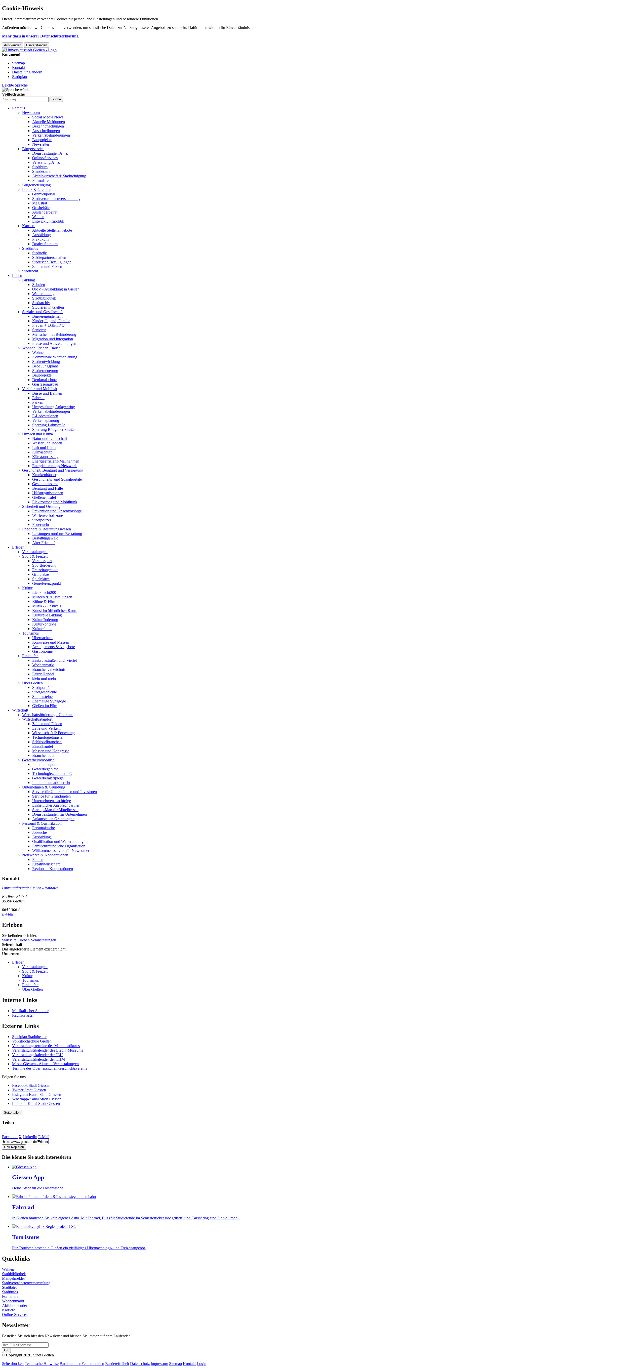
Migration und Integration (52, 339)
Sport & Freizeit (35, 556)
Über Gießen (32, 683)
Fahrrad (38, 398)
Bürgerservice (33, 149)
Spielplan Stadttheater (29, 1036)
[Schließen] (4, 1133)
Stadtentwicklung (46, 361)
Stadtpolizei (41, 520)
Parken (37, 402)
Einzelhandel (42, 746)
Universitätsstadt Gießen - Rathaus (30, 888)
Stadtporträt (41, 687)
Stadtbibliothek (44, 298)
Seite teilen (12, 1112)
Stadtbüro (40, 167)
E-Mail (7, 914)
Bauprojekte (42, 140)
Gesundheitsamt (45, 484)
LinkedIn (30, 1137)
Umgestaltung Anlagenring (53, 407)
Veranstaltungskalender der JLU (37, 1055)
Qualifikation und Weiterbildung (58, 841)
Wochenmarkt (43, 665)
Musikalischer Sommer (30, 1011)
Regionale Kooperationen (52, 868)
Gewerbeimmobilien (38, 760)
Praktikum (40, 239)
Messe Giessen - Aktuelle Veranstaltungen (45, 1064)
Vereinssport (42, 561)
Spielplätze (41, 579)
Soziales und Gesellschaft (42, 312)
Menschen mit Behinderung (54, 334)
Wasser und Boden (47, 443)
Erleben (18, 547)
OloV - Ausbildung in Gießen (55, 289)
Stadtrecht (30, 271)
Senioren (39, 330)
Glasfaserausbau (45, 384)
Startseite (9, 940)
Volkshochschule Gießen (32, 1041)
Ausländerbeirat (44, 212)
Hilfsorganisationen (47, 493)
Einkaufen (30, 656)
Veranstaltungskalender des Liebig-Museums (47, 1050)
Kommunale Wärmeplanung (54, 357)
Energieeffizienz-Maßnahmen (55, 461)
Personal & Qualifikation (42, 823)
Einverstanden (36, 45)
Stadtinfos (30, 248)
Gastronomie (42, 651)
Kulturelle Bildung (47, 615)
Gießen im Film (44, 705)
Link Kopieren (14, 1147)
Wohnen (39, 352)
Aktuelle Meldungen (48, 121)
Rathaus (18, 108)
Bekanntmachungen (48, 126)
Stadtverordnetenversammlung (56, 198)
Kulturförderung (45, 619)
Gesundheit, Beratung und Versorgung (52, 470)
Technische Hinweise (42, 1363)
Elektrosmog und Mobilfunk (54, 502)
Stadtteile (39, 253)
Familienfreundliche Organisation (58, 846)
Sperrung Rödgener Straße (53, 429)
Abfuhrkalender (14, 1305)
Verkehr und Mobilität (39, 389)
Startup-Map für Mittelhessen (55, 810)
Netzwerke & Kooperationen (45, 855)
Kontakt (18, 67)
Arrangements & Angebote (53, 647)
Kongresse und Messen (50, 642)
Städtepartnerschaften (49, 257)
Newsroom (31, 112)
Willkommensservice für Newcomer (60, 850)
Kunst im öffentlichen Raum (54, 610)
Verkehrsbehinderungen (51, 135)
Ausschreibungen (46, 131)
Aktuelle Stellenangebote (52, 230)
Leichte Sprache (15, 85)
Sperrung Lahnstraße (48, 425)
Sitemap (18, 63)
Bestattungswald (45, 538)
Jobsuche (39, 832)
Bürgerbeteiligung (36, 185)
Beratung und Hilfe (47, 488)
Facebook (10, 1137)
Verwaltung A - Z (46, 162)
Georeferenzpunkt (46, 583)
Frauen (37, 859)
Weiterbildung (43, 294)
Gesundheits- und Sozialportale (57, 479)
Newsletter (40, 144)
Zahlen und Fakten (47, 266)
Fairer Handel (43, 674)
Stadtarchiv (41, 303)
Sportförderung (44, 565)
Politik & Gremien (36, 189)
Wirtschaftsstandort (37, 719)
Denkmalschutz (44, 380)
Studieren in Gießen (48, 307)
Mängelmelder (13, 1278)
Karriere (28, 226)
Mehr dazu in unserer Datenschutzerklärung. (40, 36)
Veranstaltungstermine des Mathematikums (46, 1046)
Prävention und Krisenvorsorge (57, 511)
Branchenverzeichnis (48, 669)
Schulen (38, 284)
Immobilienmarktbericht (51, 782)
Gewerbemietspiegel (48, 778)
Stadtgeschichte (44, 692)
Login (201, 1363)
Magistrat (39, 203)
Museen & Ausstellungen (52, 597)
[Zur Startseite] (29, 50)
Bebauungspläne (45, 366)
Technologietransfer (48, 737)
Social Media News (47, 117)
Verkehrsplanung (45, 420)
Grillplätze (40, 574)
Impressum (159, 1363)
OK (6, 1350)
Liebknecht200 (44, 592)
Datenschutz (140, 1363)
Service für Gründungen (51, 796)
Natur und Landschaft (49, 438)
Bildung (28, 280)
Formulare (40, 180)
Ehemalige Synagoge (49, 701)
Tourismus (30, 633)
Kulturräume (42, 629)
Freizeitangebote (45, 570)
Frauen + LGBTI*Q (48, 325)
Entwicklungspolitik (48, 221)
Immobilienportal (45, 764)
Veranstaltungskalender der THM (38, 1059)
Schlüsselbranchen (47, 742)
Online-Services (45, 158)
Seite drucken (13, 1363)
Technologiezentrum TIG (52, 773)
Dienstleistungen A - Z (50, 153)
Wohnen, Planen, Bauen (41, 348)
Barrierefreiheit (117, 1363)
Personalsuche (43, 828)
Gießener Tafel (44, 497)
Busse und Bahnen (47, 393)
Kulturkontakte (44, 624)
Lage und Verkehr (46, 728)
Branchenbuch (43, 755)
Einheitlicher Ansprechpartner (55, 805)
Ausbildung (41, 235)
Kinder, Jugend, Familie (51, 321)
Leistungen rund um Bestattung (57, 533)
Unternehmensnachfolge (51, 801)
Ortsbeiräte (41, 207)
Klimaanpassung (45, 456)
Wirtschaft (20, 710)
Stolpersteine (42, 696)
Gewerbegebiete (45, 769)
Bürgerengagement (47, 316)
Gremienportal (43, 194)
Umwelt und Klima (37, 434)
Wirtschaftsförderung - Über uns (47, 715)
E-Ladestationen (45, 416)
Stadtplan (19, 76)
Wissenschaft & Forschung (53, 733)
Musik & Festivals (46, 606)
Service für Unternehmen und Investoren (64, 792)
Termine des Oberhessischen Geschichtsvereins (49, 1068)
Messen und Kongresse (50, 751)
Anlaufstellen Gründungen (53, 819)
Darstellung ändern (27, 72)
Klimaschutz (42, 452)
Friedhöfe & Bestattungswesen (46, 529)
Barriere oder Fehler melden (82, 1363)
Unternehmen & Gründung (43, 787)
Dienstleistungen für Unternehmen (59, 814)
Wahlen (38, 217)
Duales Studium (45, 244)
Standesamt (41, 171)
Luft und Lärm (44, 447)
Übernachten (42, 638)
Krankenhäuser (44, 475)
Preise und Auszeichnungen (54, 343)
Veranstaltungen (35, 552)
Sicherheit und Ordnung (41, 506)
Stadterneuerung (45, 370)
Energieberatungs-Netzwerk (54, 466)
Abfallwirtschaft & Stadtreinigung (59, 176)
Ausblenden (12, 45)
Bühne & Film (43, 601)
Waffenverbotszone (47, 515)
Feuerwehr (40, 524)
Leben (17, 275)
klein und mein (44, 678)
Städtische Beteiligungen (51, 262)
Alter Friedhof (43, 543)
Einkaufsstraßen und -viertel (54, 660)
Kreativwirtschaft (46, 864)
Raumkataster (23, 1015)
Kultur (27, 588)
